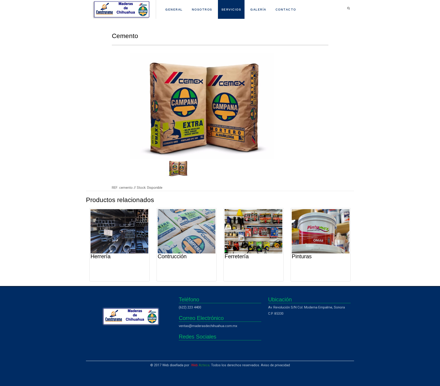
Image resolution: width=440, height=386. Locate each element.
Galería (258, 9)
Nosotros (202, 9)
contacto (285, 9)
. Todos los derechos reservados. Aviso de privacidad (240, 365)
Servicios (231, 9)
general (174, 9)
